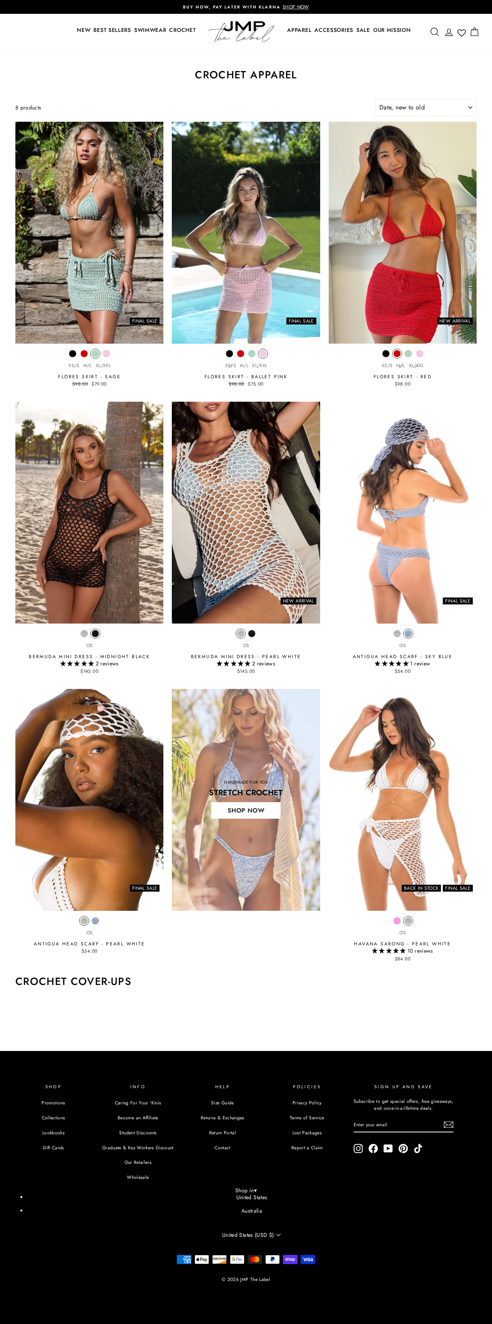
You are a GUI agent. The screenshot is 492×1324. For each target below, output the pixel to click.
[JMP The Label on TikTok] (418, 1148)
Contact (222, 1147)
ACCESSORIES (333, 30)
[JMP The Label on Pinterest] (403, 1148)
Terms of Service (307, 1117)
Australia (251, 1211)
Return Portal (222, 1132)
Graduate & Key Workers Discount (138, 1147)
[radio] (73, 355)
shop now (246, 810)
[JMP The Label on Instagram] (358, 1148)
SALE (363, 30)
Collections (53, 1117)
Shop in (246, 1190)
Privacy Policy (307, 1102)
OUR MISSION (392, 30)
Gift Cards (53, 1147)
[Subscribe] (449, 1124)
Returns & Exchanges (222, 1117)
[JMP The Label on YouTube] (388, 1148)
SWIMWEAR (150, 30)
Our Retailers (138, 1162)
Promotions (53, 1102)
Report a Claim (307, 1147)
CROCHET (182, 30)
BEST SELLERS (112, 30)
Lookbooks (53, 1132)
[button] (78, 663)
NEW (83, 30)
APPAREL (299, 30)
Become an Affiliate (138, 1117)
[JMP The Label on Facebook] (373, 1148)
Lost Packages (307, 1132)
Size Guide (222, 1102)
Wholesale (138, 1177)
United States (252, 1197)
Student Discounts (137, 1132)
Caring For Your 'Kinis (138, 1102)
